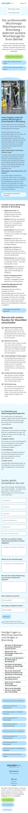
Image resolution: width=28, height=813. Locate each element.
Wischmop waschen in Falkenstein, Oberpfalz (14, 749)
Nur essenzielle (7, 805)
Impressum (17, 796)
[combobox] (14, 600)
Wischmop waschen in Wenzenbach (10, 719)
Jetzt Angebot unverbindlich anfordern (11, 194)
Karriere (14, 781)
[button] (14, 647)
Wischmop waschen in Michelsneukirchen (10, 725)
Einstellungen (7, 810)
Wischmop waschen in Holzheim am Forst (13, 713)
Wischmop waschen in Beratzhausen (10, 707)
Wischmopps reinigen (14, 9)
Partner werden (14, 773)
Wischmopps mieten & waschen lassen (13, 68)
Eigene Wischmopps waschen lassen (12, 62)
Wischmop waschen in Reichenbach (10, 743)
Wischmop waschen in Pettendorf (13, 731)
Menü (22, 3)
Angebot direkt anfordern (14, 57)
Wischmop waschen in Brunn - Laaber (12, 755)
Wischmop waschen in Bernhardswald (10, 737)
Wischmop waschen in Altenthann (13, 701)
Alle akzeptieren (8, 800)
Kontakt (14, 785)
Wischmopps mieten (14, 13)
